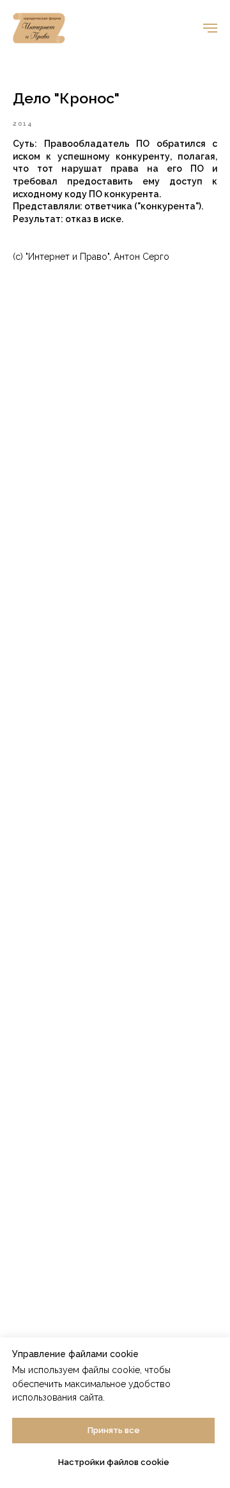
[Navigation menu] (210, 28)
